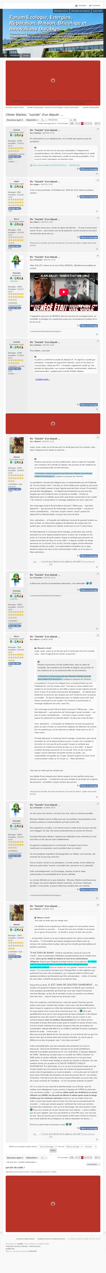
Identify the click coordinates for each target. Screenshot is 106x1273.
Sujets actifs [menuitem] (97, 11)
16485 (19, 141)
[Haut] (97, 174)
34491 (19, 468)
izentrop (16, 130)
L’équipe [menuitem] (26, 56)
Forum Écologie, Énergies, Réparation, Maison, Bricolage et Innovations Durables (48, 23)
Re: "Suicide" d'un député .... (45, 130)
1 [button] (79, 123)
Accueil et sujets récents (25, 1239)
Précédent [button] (76, 123)
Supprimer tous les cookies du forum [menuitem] (51, 1239)
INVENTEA (33, 1251)
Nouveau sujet (14, 120)
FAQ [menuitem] (5, 56)
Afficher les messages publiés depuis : (23, 1147)
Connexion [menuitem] (96, 5)
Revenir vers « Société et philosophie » (22, 1162)
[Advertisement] (53, 80)
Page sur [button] (72, 123)
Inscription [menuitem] (82, 5)
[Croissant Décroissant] (90, 1147)
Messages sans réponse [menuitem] (80, 11)
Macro (16, 219)
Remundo (16, 273)
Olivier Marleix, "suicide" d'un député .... (35, 114)
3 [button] (85, 123)
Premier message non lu (47, 123)
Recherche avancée (75, 120)
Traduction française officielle (17, 1246)
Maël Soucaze (35, 1246)
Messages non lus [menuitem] (61, 11)
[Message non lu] (30, 133)
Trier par (61, 1147)
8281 (19, 192)
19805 (19, 287)
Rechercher (71, 120)
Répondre (31, 120)
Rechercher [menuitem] (14, 56)
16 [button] (96, 123)
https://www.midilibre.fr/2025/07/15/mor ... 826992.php (56, 165)
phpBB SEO (10, 1249)
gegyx (16, 181)
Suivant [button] (99, 123)
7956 (19, 230)
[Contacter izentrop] (16, 162)
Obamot (17, 457)
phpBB (19, 1244)
